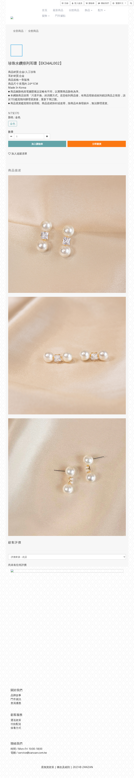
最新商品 (58, 10)
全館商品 (74, 10)
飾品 (88, 10)
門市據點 (60, 15)
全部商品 (18, 31)
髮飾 (45, 15)
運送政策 (16, 720)
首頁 (44, 10)
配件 (101, 10)
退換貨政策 (47, 767)
